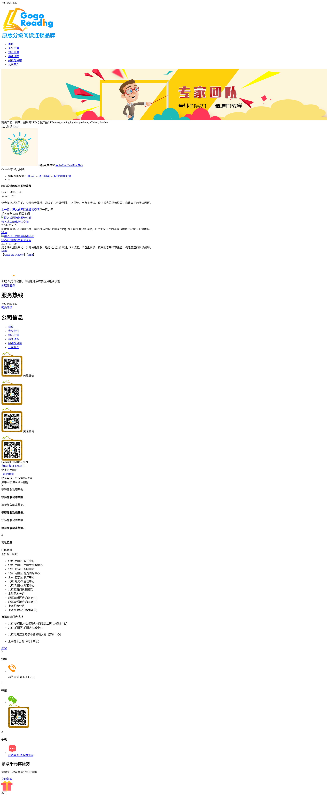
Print (30, 254)
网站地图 (7, 474)
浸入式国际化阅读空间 (15, 221)
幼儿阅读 (44, 176)
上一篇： (20, 209)
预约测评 (6, 307)
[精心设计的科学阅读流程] (17, 236)
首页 (11, 44)
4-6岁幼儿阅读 (62, 176)
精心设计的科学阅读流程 (16, 240)
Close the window (14, 254)
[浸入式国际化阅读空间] (16, 217)
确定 (4, 648)
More (4, 232)
